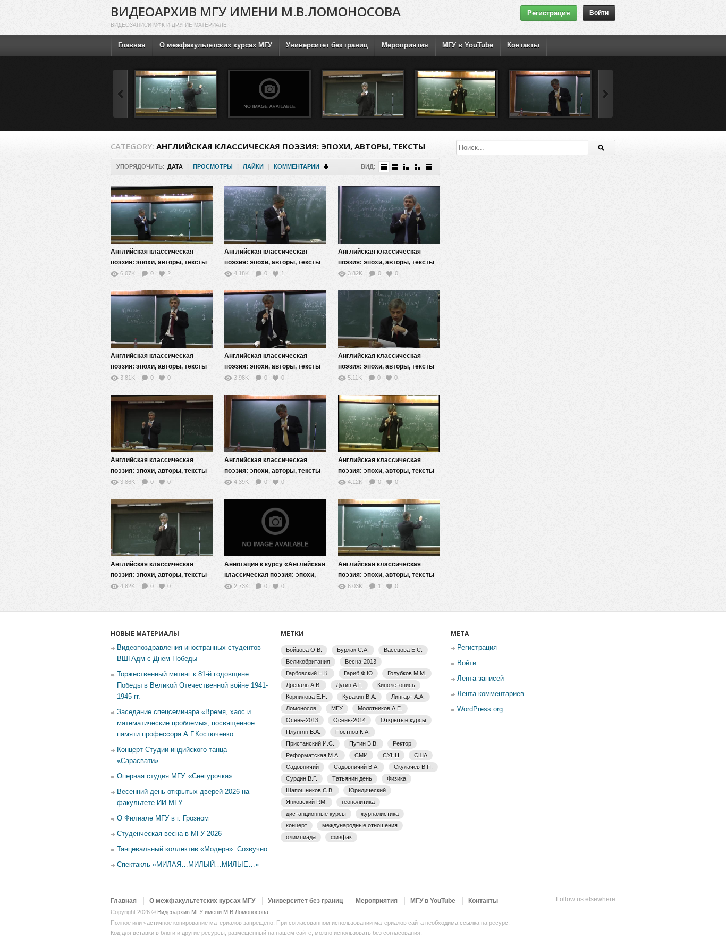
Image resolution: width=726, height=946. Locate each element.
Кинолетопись (396, 685)
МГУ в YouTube (467, 45)
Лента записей (480, 678)
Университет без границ (327, 45)
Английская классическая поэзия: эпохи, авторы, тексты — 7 (159, 470)
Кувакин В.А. (359, 696)
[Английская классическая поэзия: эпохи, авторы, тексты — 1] (161, 215)
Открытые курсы (403, 720)
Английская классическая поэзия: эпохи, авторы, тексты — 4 (159, 366)
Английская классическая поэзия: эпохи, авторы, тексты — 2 (272, 262)
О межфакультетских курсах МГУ (215, 45)
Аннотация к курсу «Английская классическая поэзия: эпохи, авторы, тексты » (274, 574)
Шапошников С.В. (310, 790)
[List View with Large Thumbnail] (428, 166)
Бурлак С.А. (353, 650)
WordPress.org (480, 709)
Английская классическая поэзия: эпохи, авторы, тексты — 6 (386, 366)
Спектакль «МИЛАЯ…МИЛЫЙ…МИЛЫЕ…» (188, 864)
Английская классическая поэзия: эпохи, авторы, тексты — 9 (386, 470)
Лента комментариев (490, 694)
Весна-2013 (360, 661)
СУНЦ (391, 755)
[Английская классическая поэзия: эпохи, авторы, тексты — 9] (457, 93)
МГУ (337, 708)
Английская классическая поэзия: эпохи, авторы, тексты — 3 (386, 262)
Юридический (367, 790)
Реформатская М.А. (313, 755)
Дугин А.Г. (349, 685)
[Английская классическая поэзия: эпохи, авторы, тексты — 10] (176, 93)
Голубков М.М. (406, 673)
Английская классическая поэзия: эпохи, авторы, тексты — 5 (272, 366)
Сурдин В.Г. (301, 778)
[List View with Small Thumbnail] (406, 166)
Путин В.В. (363, 743)
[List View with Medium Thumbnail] (417, 166)
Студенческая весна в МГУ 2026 (169, 834)
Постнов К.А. (352, 732)
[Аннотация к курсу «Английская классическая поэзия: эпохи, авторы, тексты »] (269, 93)
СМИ (361, 755)
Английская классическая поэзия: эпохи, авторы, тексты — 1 (159, 262)
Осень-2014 (349, 720)
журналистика (380, 813)
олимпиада (301, 837)
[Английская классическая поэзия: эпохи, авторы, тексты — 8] (550, 93)
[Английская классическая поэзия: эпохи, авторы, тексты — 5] (275, 319)
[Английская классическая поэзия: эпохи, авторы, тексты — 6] (389, 319)
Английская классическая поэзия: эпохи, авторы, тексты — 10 (386, 574)
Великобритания (308, 661)
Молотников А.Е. (380, 708)
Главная (132, 45)
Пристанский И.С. (310, 743)
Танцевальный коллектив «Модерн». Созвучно (192, 849)
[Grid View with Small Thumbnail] (384, 166)
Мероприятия (405, 45)
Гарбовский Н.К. (307, 673)
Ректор (402, 743)
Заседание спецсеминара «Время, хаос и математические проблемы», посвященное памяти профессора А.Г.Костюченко (186, 723)
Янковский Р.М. (306, 802)
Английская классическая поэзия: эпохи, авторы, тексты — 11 (159, 574)
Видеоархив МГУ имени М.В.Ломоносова (256, 11)
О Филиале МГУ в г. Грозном (163, 818)
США (420, 755)
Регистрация (548, 13)
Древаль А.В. (303, 685)
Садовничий (302, 767)
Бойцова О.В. (304, 650)
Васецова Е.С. (403, 650)
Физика (396, 778)
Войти (599, 12)
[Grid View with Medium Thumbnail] (395, 166)
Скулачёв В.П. (413, 767)
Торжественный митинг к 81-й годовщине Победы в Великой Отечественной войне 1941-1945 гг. (192, 685)
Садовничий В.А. (356, 767)
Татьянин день (352, 778)
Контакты (523, 45)
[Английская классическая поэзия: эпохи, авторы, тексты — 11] (363, 93)
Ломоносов (301, 708)
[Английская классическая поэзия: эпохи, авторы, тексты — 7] (161, 423)
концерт (296, 825)
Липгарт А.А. (408, 696)
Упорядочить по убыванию (327, 166)
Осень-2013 (302, 720)
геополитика (358, 802)
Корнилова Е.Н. (306, 696)
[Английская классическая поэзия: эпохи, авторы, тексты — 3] (389, 215)
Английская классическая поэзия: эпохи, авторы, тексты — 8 (272, 470)
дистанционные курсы (316, 813)
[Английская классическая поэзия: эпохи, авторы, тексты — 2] (275, 215)
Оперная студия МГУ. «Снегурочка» (174, 776)
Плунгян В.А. (303, 732)
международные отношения (360, 825)
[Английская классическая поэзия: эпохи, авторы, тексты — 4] (161, 319)
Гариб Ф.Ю (358, 673)
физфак (341, 837)
